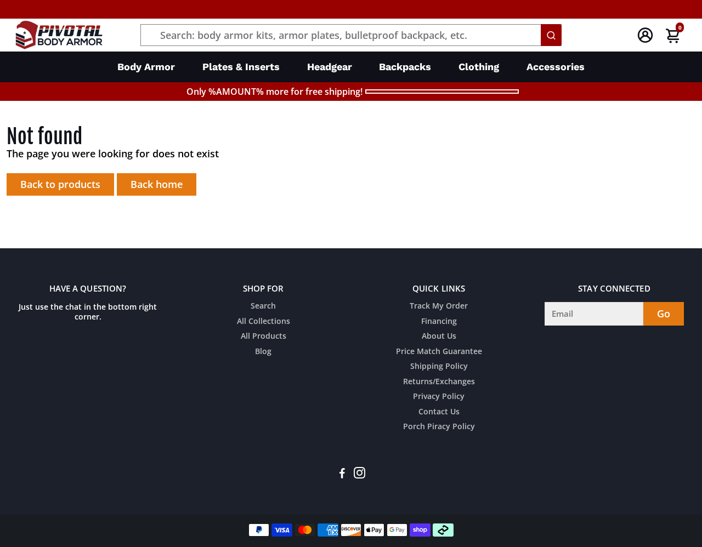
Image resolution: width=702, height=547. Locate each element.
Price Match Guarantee (439, 351)
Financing (439, 321)
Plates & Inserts (241, 66)
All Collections (263, 321)
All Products (263, 336)
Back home (157, 184)
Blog (263, 351)
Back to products (60, 184)
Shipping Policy (439, 366)
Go (663, 313)
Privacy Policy (439, 396)
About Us (439, 336)
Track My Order (439, 306)
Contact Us (439, 412)
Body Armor (146, 66)
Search (263, 306)
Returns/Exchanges (439, 382)
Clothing (478, 66)
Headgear (329, 66)
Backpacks (405, 66)
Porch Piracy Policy (439, 427)
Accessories (555, 66)
